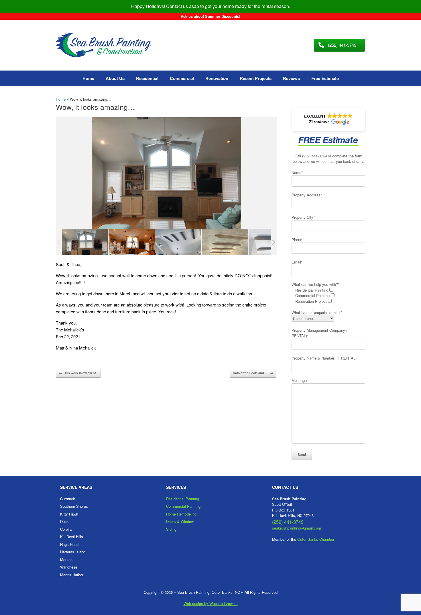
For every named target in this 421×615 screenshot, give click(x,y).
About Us (115, 78)
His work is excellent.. (78, 373)
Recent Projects (256, 78)
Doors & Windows (181, 521)
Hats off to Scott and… (253, 373)
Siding (171, 529)
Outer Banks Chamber (315, 539)
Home (88, 78)
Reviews (291, 78)
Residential (147, 78)
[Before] (132, 242)
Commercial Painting (183, 506)
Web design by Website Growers (211, 603)
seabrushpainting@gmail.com (296, 528)
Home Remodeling (181, 514)
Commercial (182, 78)
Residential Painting (182, 498)
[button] (328, 119)
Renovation (216, 78)
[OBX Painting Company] (103, 45)
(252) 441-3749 (314, 156)
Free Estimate (325, 78)
